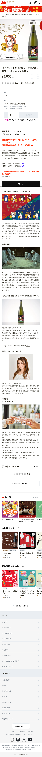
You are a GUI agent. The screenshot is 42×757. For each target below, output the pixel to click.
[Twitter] (24, 739)
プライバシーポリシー (30, 734)
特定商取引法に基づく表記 (13, 734)
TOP (3, 15)
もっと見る (34, 497)
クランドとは (12, 731)
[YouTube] (30, 739)
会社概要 (22, 731)
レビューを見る (29, 83)
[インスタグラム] (12, 739)
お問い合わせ (19, 726)
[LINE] (18, 739)
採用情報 (30, 731)
